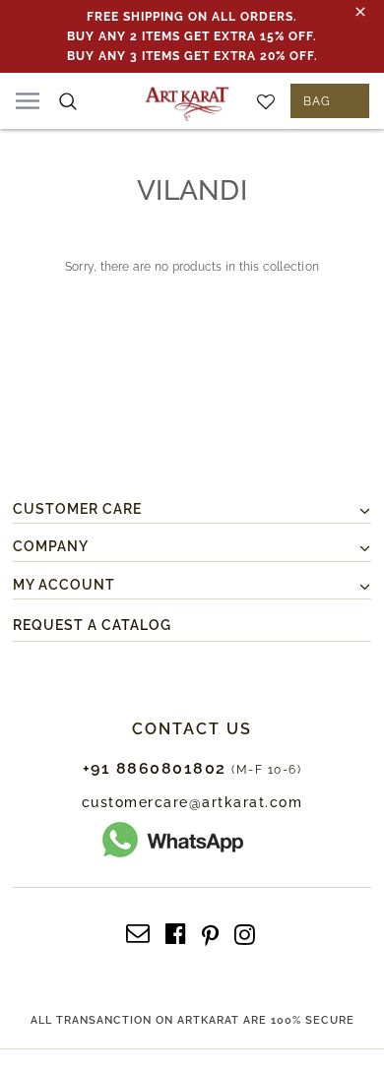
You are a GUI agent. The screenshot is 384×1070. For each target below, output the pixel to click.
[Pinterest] (210, 932)
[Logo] (187, 101)
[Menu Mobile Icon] (27, 101)
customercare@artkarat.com (192, 802)
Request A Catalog (92, 625)
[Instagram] (244, 932)
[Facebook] (175, 932)
